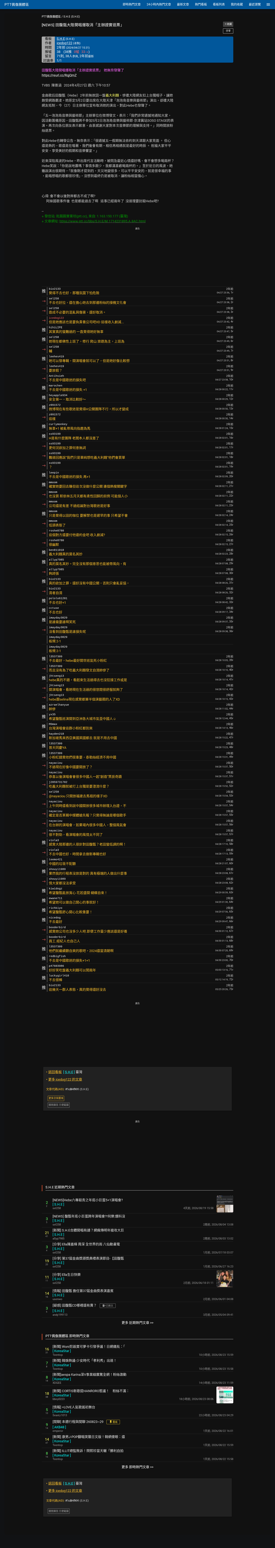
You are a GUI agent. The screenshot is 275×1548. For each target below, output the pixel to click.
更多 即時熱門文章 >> (137, 1467)
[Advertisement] (137, 257)
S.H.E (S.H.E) (71, 16)
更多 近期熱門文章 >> (137, 1323)
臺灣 (64, 1072)
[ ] (58, 1204)
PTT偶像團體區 (51, 16)
